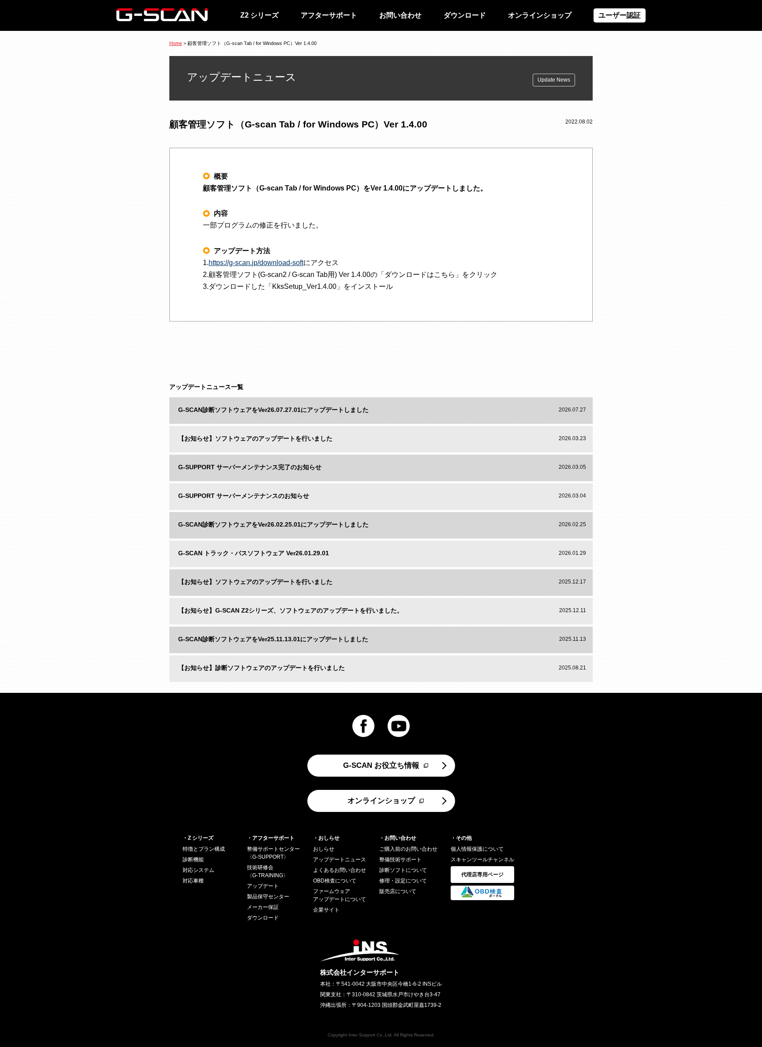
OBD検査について (334, 881)
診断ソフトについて (403, 870)
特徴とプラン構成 (204, 849)
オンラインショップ (540, 15)
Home (175, 43)
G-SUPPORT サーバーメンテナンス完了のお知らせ (249, 467)
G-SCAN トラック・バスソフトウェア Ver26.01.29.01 (253, 553)
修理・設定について (403, 881)
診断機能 (193, 859)
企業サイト (326, 910)
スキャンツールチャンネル (482, 859)
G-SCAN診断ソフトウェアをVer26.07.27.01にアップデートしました (273, 409)
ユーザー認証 (619, 15)
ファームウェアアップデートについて (339, 895)
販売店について (397, 891)
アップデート (263, 886)
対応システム (198, 870)
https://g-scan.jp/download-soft (256, 262)
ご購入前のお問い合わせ (408, 849)
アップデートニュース (339, 859)
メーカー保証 (263, 907)
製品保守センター (268, 897)
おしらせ (323, 849)
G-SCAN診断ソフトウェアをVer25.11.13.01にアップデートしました (273, 639)
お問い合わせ (400, 15)
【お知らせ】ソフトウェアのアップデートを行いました (255, 438)
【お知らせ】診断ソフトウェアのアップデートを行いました (261, 667)
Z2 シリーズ (259, 15)
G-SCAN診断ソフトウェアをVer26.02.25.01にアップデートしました (273, 524)
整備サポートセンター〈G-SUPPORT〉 (273, 853)
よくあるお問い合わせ (339, 870)
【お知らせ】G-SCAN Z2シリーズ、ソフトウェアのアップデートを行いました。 (290, 610)
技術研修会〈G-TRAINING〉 (267, 871)
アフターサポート (329, 15)
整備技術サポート (400, 859)
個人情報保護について (477, 849)
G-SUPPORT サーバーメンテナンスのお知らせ (243, 495)
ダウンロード (465, 15)
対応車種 (193, 881)
